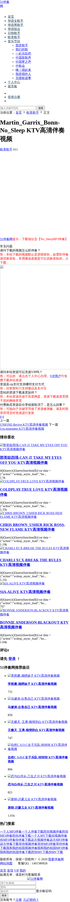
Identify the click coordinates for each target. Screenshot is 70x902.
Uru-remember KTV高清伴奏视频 (22, 428)
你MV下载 (56, 852)
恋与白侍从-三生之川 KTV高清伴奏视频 (35, 784)
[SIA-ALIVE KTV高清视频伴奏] (22, 583)
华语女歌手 (15, 20)
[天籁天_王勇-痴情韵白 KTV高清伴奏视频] (37, 721)
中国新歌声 (23, 57)
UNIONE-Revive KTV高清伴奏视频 (24, 424)
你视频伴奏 (59, 835)
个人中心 (14, 82)
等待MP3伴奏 (46, 843)
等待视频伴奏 (28, 843)
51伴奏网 (6, 239)
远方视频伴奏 (40, 839)
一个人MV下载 (41, 835)
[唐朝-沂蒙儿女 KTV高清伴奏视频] (32, 799)
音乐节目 (14, 41)
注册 (19, 899)
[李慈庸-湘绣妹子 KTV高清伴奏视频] (34, 675)
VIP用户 (55, 376)
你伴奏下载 (23, 839)
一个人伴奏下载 (32, 831)
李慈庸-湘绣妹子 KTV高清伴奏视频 (32, 683)
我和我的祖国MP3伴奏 (52, 848)
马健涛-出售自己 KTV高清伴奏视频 (32, 707)
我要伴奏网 (56, 859)
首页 (11, 16)
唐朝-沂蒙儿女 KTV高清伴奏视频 (31, 807)
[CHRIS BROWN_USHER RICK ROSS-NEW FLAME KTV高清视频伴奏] (35, 516)
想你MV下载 (40, 852)
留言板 (12, 86)
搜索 (40, 108)
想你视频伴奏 (52, 831)
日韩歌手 (14, 33)
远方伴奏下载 (9, 843)
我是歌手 (22, 45)
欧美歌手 (14, 37)
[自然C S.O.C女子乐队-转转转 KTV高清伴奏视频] (39, 749)
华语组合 (14, 29)
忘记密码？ (31, 899)
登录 (12, 659)
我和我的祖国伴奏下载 (15, 852)
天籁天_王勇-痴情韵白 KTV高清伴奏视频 (36, 730)
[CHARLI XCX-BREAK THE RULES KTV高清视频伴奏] (35, 552)
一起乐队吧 (23, 53)
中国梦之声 (23, 61)
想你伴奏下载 (21, 835)
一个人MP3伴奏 (11, 831)
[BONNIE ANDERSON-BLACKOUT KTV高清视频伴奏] (35, 614)
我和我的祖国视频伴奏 (21, 848)
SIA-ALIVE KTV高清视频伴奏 (25, 592)
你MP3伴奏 (7, 839)
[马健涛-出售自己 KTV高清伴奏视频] (34, 698)
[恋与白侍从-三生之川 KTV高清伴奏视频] (37, 776)
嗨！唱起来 (23, 70)
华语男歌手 (15, 25)
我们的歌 (22, 49)
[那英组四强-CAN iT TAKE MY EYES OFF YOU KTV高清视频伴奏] (35, 449)
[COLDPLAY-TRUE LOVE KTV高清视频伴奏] (32, 481)
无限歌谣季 (23, 78)
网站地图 (6, 863)
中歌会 (20, 65)
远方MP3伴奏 (59, 839)
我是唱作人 (23, 74)
